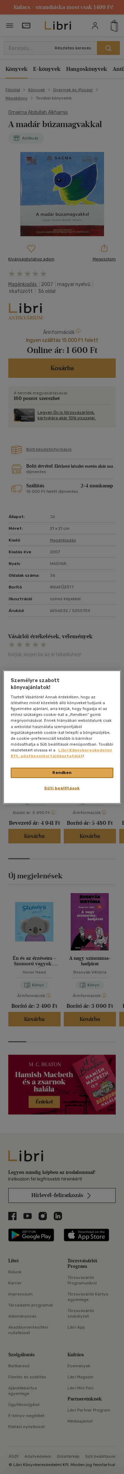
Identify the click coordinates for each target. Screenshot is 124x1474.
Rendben (62, 772)
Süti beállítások (62, 787)
